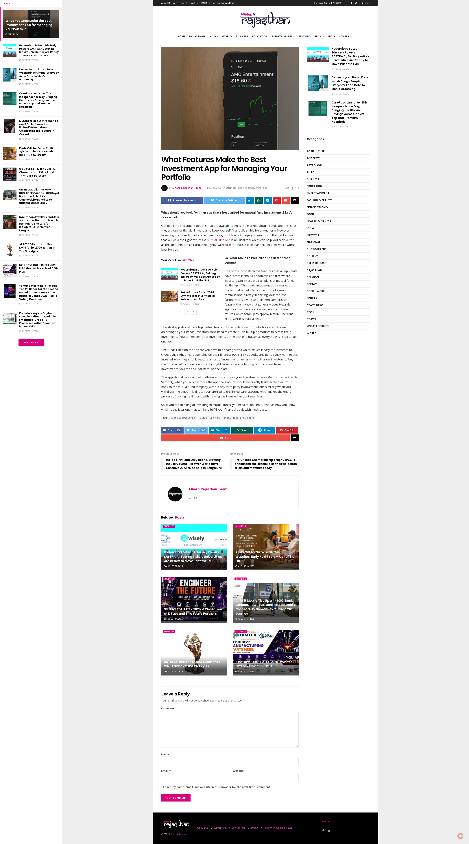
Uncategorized (318, 326)
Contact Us (192, 3)
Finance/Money (317, 207)
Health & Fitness (319, 221)
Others (344, 36)
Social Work (316, 291)
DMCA (204, 3)
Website (238, 770)
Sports (312, 298)
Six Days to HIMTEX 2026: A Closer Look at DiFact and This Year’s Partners (37, 172)
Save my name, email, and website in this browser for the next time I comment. (218, 787)
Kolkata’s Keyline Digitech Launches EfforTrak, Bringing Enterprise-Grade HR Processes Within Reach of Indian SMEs (38, 319)
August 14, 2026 (190, 303)
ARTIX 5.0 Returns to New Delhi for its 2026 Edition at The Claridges (37, 248)
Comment (169, 708)
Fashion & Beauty (319, 200)
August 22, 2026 (190, 285)
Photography (316, 249)
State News (315, 305)
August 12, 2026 (245, 671)
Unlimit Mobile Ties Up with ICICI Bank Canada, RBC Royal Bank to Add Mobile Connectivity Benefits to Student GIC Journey (39, 196)
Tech (318, 36)
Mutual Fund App (218, 240)
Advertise (178, 3)
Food (310, 214)
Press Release (316, 263)
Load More (31, 342)
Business (242, 36)
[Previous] (187, 312)
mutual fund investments (239, 417)
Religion (313, 277)
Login (366, 3)
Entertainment (282, 36)
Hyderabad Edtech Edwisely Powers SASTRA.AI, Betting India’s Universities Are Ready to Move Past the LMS (39, 50)
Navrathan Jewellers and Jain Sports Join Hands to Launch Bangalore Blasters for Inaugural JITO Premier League (39, 223)
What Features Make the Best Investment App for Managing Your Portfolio (28, 24)
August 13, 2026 (245, 618)
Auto (331, 36)
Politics (312, 256)
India (212, 36)
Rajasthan (197, 36)
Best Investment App (183, 417)
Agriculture (316, 151)
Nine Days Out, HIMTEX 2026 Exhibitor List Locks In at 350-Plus (38, 268)
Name (166, 754)
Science (312, 284)
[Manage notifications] (460, 836)
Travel (312, 319)
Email (166, 770)
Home (181, 36)
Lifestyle (302, 36)
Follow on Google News (222, 3)
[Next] (194, 312)
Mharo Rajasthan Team (186, 187)
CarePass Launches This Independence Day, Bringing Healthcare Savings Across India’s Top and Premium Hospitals (38, 100)
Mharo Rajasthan (178, 834)
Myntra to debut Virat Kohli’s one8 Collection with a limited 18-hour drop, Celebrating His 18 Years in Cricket (38, 127)
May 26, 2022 (214, 187)
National (314, 242)
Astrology (314, 165)
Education (259, 36)
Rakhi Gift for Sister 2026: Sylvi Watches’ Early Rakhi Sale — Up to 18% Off (36, 151)
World (227, 36)
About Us (166, 3)
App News (313, 158)
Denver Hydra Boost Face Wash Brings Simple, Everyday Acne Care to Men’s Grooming (39, 74)
